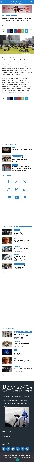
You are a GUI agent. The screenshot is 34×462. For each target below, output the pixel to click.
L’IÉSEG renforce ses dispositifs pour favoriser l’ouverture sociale (21, 258)
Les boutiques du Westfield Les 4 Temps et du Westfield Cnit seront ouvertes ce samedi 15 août (22, 168)
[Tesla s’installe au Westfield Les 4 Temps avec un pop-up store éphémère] (6, 158)
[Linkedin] (15, 31)
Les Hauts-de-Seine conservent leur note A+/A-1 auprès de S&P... (22, 336)
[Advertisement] (17, 119)
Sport (3, 15)
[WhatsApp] (22, 31)
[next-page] (5, 272)
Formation (16, 254)
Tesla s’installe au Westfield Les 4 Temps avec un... (23, 266)
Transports (17, 230)
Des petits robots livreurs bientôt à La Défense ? (21, 344)
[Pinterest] (19, 31)
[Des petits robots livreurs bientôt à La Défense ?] (7, 344)
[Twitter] (16, 182)
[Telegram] (26, 31)
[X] (11, 31)
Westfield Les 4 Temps (11, 15)
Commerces (15, 165)
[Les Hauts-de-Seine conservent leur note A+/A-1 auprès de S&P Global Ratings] (7, 334)
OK (17, 459)
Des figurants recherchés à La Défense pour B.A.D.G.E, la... (22, 241)
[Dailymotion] (17, 197)
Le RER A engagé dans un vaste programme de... (23, 232)
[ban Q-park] (17, 417)
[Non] (32, 457)
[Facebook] (8, 31)
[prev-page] (3, 272)
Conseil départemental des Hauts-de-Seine (22, 332)
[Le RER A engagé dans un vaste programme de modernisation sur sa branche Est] (7, 232)
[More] (30, 31)
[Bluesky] (16, 189)
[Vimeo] (25, 197)
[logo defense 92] (17, 2)
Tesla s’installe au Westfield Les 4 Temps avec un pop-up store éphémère (21, 159)
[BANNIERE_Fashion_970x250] (17, 9)
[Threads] (8, 189)
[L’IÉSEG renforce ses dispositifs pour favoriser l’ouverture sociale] (7, 257)
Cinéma (15, 238)
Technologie (17, 341)
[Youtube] (9, 197)
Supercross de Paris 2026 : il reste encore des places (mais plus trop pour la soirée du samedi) (22, 150)
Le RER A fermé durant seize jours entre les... (22, 249)
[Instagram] (24, 189)
